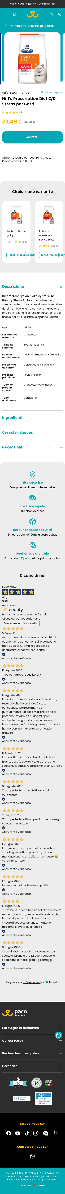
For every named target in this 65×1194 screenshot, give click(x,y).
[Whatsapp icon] (58, 1035)
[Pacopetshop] (8, 1133)
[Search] (14, 14)
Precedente (11, 623)
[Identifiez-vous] (59, 14)
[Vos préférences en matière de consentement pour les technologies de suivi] (59, 1188)
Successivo (30, 623)
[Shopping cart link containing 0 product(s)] (51, 14)
